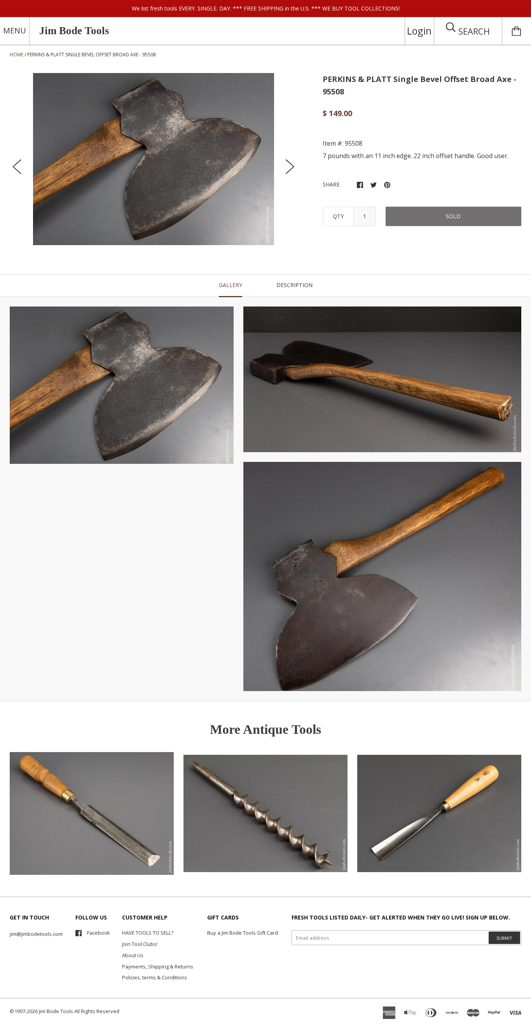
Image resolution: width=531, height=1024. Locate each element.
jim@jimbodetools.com (36, 933)
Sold (453, 216)
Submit (504, 938)
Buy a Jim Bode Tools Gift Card (242, 932)
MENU (14, 30)
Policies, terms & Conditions (154, 977)
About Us (132, 955)
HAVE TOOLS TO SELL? (147, 932)
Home (16, 54)
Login (419, 30)
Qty (338, 216)
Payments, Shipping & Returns (157, 966)
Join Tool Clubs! (139, 943)
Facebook (98, 932)
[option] (153, 159)
